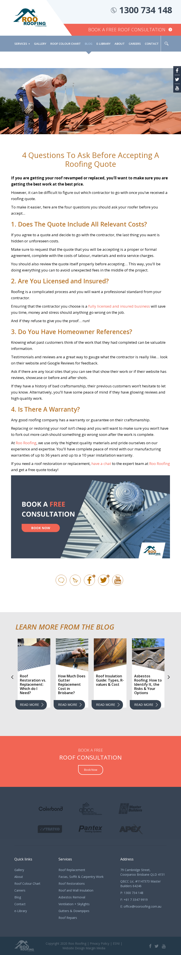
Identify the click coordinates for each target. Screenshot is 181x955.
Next (169, 677)
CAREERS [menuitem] (135, 44)
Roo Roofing (77, 943)
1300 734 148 (145, 10)
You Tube (177, 88)
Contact (20, 904)
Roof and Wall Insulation (75, 890)
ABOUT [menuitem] (120, 44)
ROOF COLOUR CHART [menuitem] (65, 44)
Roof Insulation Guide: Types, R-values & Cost (110, 680)
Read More (29, 704)
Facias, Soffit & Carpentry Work (81, 877)
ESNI (116, 943)
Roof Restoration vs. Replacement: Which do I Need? (33, 684)
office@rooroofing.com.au (142, 906)
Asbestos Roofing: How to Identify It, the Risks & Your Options (148, 684)
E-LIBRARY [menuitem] (103, 44)
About (18, 877)
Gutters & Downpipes (73, 911)
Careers (19, 890)
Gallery (19, 870)
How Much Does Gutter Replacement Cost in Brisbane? (71, 684)
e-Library (20, 911)
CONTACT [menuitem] (152, 44)
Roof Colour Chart (27, 883)
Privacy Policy (99, 943)
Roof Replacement (71, 870)
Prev (12, 677)
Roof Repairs (67, 918)
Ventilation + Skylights (74, 904)
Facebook (177, 70)
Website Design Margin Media (83, 948)
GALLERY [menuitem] (40, 44)
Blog (17, 897)
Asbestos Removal (71, 897)
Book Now (90, 770)
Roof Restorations (71, 883)
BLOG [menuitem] (88, 44)
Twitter (177, 79)
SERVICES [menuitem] (20, 44)
